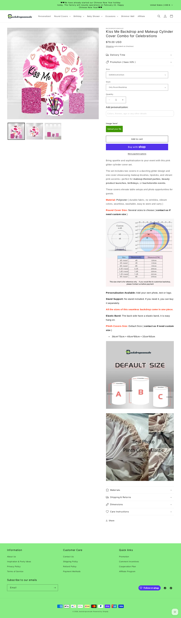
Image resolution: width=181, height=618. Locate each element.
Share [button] (112, 520)
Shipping (110, 46)
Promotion (124, 556)
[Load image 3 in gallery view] (53, 131)
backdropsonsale (85, 611)
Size (108, 69)
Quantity (109, 94)
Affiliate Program (127, 571)
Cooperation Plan (127, 566)
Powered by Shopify (101, 611)
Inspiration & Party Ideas (19, 561)
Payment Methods (72, 571)
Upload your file (114, 129)
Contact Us (68, 556)
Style (108, 82)
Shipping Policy (70, 561)
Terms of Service (15, 571)
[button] (62, 16)
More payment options (137, 154)
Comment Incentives (129, 561)
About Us (11, 556)
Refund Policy (70, 566)
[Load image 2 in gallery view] (34, 131)
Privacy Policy (14, 566)
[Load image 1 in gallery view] (16, 131)
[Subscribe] (55, 587)
